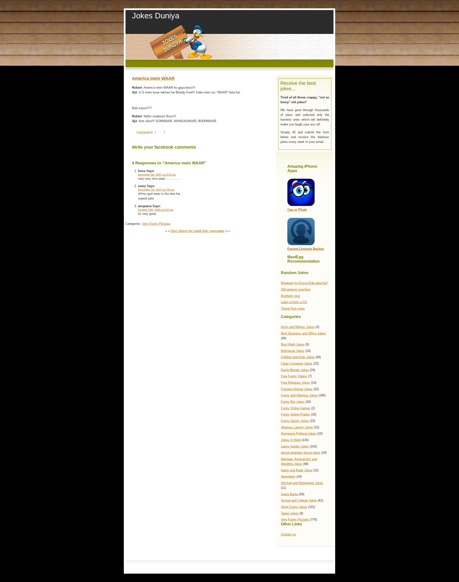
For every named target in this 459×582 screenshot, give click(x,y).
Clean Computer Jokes (296, 363)
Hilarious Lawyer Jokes (297, 427)
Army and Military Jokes (298, 327)
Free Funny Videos (294, 376)
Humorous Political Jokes (298, 433)
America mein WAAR (153, 78)
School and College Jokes (299, 500)
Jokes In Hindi (291, 440)
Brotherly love (290, 296)
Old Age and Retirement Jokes (302, 483)
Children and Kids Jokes (298, 357)
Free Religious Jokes (295, 382)
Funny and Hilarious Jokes (299, 395)
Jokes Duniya (155, 15)
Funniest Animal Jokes (296, 389)
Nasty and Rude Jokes (296, 470)
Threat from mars (293, 308)
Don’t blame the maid (185, 231)
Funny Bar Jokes (293, 402)
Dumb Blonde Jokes (295, 370)
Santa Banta (289, 494)
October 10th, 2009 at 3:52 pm (155, 209)
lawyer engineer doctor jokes (300, 452)
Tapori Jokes (290, 513)
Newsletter (288, 476)
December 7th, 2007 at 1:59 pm (156, 189)
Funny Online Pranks (295, 414)
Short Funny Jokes (294, 507)
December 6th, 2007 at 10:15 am (157, 174)
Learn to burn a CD (294, 302)
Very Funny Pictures (295, 519)
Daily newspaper (213, 231)
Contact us (288, 534)
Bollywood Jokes (292, 351)
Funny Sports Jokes (295, 421)
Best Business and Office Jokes (303, 333)
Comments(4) (145, 132)
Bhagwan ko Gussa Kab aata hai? (304, 283)
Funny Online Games (295, 408)
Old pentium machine (295, 289)
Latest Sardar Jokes (295, 446)
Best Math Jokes (293, 344)
